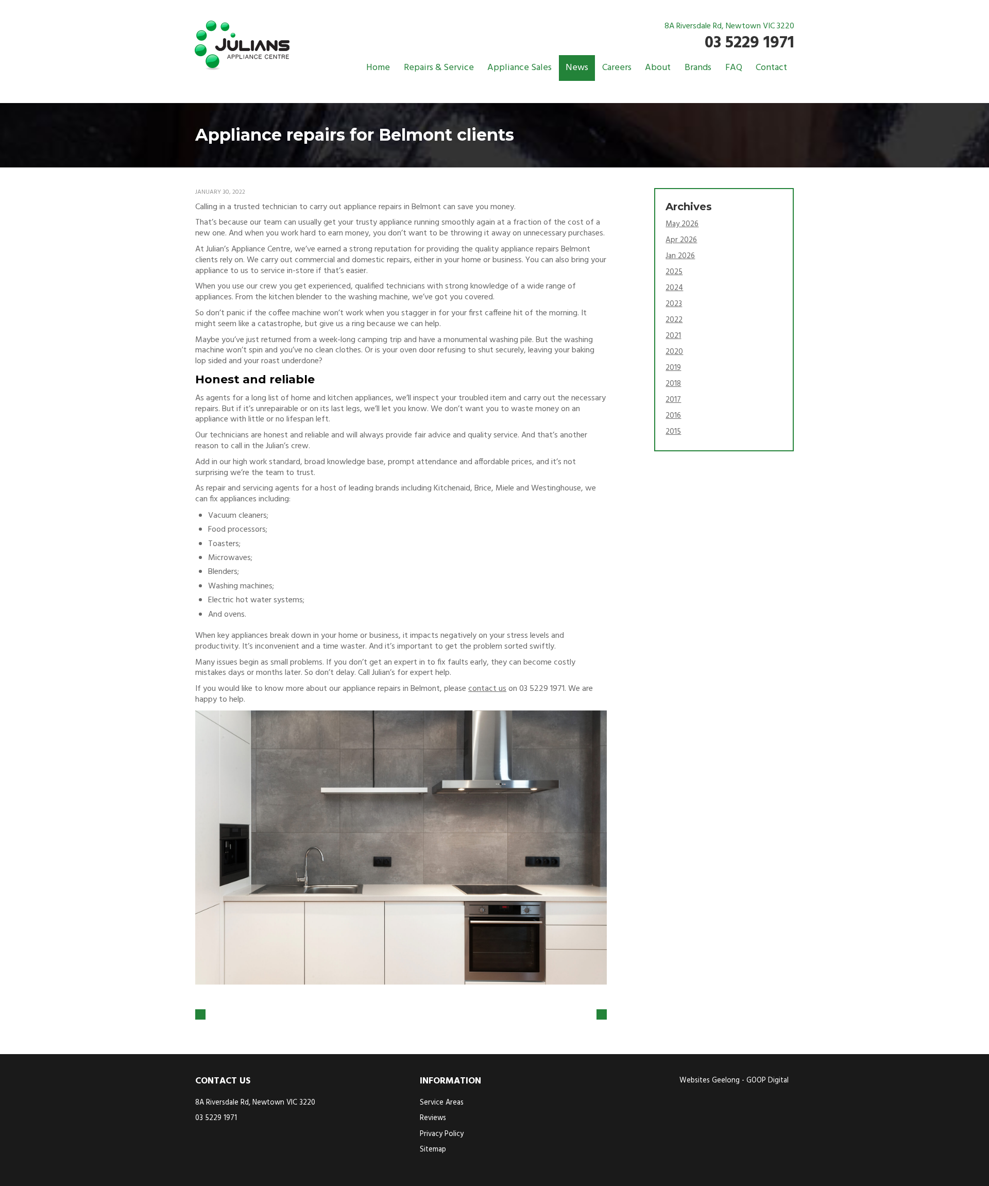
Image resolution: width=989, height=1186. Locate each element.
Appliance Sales (519, 67)
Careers (617, 67)
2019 (673, 368)
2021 (673, 336)
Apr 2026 (681, 240)
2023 (674, 304)
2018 (673, 384)
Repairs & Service (439, 67)
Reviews (433, 1118)
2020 (674, 352)
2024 (674, 288)
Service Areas (442, 1103)
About (658, 67)
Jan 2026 (680, 256)
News (577, 67)
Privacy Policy (442, 1134)
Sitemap (433, 1150)
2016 (673, 416)
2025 (674, 272)
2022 (674, 320)
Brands (698, 67)
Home (378, 67)
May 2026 (682, 224)
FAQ (733, 67)
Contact (771, 67)
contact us (487, 689)
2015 (673, 432)
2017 (673, 400)
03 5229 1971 (749, 43)
